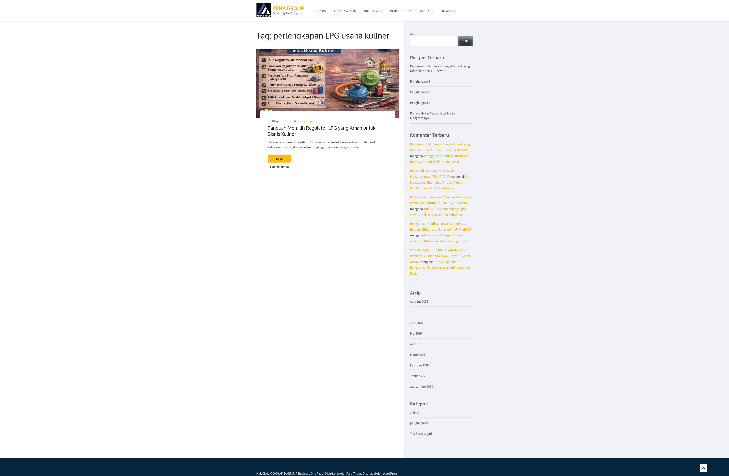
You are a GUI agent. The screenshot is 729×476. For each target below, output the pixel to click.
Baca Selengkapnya (279, 160)
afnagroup (305, 121)
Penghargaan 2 (420, 92)
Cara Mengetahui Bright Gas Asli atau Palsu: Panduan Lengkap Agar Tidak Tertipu (440, 182)
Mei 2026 (416, 333)
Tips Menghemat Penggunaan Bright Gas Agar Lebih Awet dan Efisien (440, 267)
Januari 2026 (418, 376)
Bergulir (703, 468)
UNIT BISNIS (373, 11)
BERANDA (319, 11)
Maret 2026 (417, 355)
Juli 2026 (416, 312)
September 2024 (421, 386)
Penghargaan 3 (420, 81)
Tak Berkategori (421, 434)
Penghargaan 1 (420, 103)
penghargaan (419, 423)
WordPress (390, 473)
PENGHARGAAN (401, 11)
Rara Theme (354, 473)
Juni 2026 (416, 323)
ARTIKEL (426, 11)
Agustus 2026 (419, 301)
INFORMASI (449, 11)
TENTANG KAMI (345, 11)
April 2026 (416, 344)
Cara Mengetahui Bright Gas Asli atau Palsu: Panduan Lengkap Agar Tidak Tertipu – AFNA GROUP (440, 256)
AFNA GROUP (288, 8)
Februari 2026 (419, 365)
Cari (412, 34)
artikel (414, 412)
